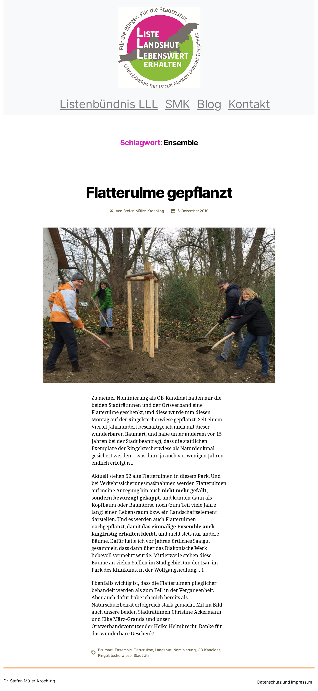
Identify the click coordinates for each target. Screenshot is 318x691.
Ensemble (123, 649)
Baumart (105, 649)
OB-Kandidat (209, 649)
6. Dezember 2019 (193, 210)
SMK (177, 104)
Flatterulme (143, 649)
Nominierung (184, 649)
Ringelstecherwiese (115, 655)
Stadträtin (142, 655)
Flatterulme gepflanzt (159, 192)
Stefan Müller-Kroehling (143, 210)
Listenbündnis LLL (109, 104)
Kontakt (249, 104)
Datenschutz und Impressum (284, 682)
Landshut (163, 649)
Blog (209, 104)
